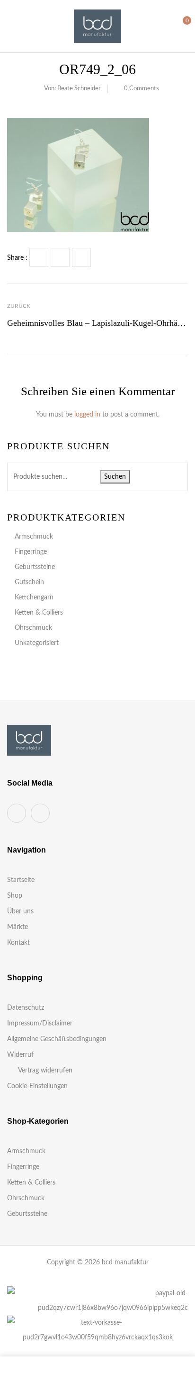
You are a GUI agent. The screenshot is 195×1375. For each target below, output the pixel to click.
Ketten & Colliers (39, 612)
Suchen (115, 477)
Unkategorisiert (37, 643)
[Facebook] (38, 257)
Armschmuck (34, 536)
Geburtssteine (35, 567)
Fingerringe (31, 552)
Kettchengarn (34, 597)
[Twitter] (60, 257)
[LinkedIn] (81, 257)
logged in (87, 414)
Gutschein (29, 582)
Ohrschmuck (33, 628)
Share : (17, 258)
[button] (179, 25)
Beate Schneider (79, 88)
